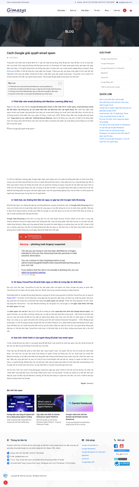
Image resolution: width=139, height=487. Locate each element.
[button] (124, 10)
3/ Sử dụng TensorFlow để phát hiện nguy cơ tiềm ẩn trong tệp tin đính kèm (33, 91)
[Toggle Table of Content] (58, 83)
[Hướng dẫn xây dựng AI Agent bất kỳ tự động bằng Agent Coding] (20, 403)
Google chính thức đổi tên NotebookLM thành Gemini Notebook (77, 416)
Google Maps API (107, 82)
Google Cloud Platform (109, 59)
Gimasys (90, 383)
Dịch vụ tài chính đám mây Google (111, 99)
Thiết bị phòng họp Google (110, 87)
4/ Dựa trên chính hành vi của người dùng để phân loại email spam (30, 94)
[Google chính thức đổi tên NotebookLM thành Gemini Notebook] (79, 403)
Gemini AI (104, 78)
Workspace (11, 71)
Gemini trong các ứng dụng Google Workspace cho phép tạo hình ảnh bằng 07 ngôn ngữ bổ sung (114, 133)
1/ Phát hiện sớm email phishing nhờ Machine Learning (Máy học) (30, 86)
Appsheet (104, 73)
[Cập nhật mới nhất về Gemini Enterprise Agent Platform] (50, 403)
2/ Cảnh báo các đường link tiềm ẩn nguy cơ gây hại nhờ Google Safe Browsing (34, 89)
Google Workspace (107, 64)
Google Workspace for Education (113, 68)
